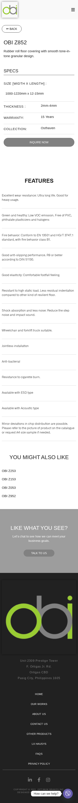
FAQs (39, 753)
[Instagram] (48, 779)
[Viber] (68, 793)
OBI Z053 (9, 488)
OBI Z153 (9, 479)
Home (39, 694)
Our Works (39, 704)
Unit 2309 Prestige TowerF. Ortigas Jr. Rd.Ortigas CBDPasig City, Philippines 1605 (39, 669)
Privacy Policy (39, 763)
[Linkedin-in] (29, 779)
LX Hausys (39, 743)
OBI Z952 (9, 496)
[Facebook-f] (39, 779)
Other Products (39, 733)
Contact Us (39, 724)
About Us (39, 714)
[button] (48, 9)
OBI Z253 (9, 471)
